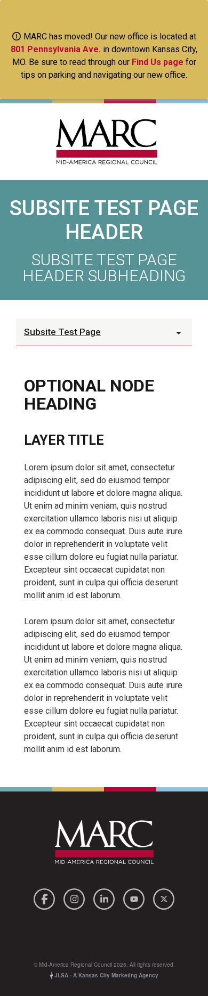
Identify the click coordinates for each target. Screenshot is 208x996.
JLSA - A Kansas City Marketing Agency (105, 975)
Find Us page (157, 62)
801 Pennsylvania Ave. (56, 49)
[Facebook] (46, 897)
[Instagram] (76, 897)
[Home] (104, 141)
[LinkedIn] (106, 897)
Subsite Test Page (62, 331)
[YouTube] (135, 897)
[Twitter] (163, 897)
